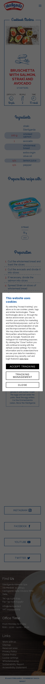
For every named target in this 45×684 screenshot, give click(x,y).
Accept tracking (22, 366)
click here (24, 358)
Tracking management (22, 375)
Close (22, 385)
